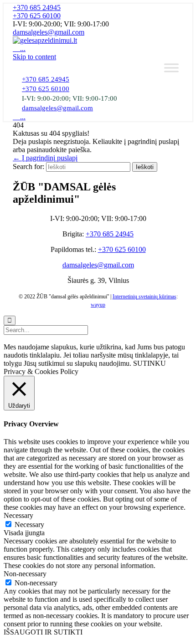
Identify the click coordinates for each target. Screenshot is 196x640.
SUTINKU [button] (149, 363)
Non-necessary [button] (25, 574)
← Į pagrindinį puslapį (45, 158)
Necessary (29, 524)
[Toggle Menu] (171, 67)
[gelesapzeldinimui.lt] (45, 40)
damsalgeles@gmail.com (48, 32)
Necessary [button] (18, 515)
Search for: (28, 166)
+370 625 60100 (37, 16)
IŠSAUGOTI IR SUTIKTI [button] (43, 632)
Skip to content (34, 57)
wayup (98, 305)
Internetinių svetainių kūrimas (144, 296)
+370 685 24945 (37, 7)
